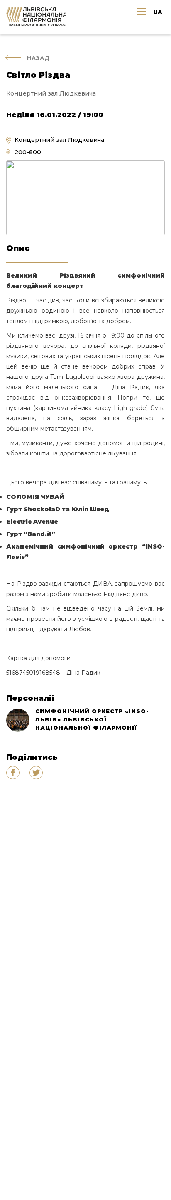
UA (157, 12)
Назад (38, 58)
